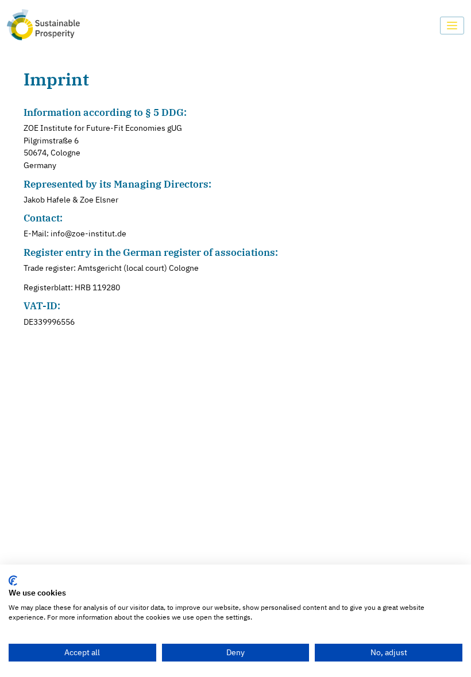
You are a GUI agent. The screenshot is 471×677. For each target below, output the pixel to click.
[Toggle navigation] (452, 25)
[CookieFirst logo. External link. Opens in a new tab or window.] (13, 580)
